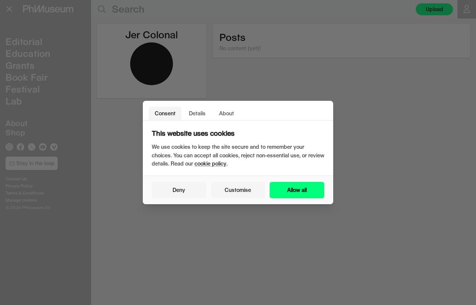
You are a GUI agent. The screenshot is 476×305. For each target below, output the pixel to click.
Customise (238, 190)
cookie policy (210, 163)
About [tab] (226, 113)
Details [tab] (197, 113)
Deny (179, 190)
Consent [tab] (165, 113)
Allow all (297, 190)
